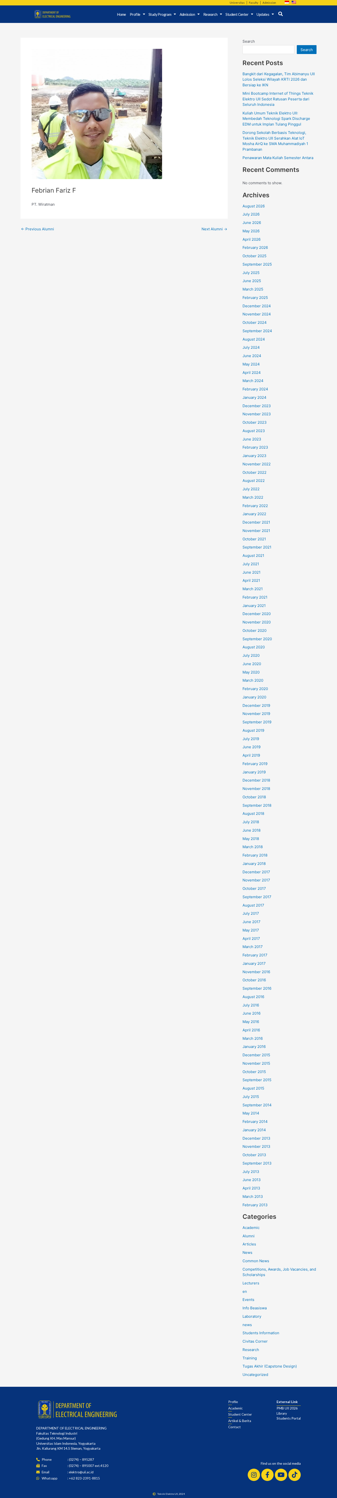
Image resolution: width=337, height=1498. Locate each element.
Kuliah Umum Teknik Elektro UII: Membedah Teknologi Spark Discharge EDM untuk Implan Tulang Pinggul (276, 119)
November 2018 (256, 788)
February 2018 (255, 855)
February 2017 (255, 955)
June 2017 (252, 921)
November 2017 (256, 880)
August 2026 (254, 206)
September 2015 (257, 1080)
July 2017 (251, 913)
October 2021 (254, 539)
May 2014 (251, 1113)
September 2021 (257, 547)
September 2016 (257, 988)
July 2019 (251, 738)
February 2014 (255, 1121)
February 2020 (255, 688)
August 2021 (253, 555)
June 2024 (252, 355)
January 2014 (254, 1130)
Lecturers (251, 1283)
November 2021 (256, 530)
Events (248, 1299)
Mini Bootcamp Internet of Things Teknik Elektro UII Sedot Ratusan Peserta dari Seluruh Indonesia (278, 99)
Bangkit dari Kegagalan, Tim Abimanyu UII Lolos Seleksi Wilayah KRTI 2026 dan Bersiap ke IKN (279, 79)
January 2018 (254, 863)
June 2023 (252, 439)
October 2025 (254, 256)
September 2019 (257, 722)
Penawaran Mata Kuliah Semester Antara (278, 157)
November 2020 (257, 622)
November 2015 (256, 1063)
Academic (251, 1227)
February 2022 (255, 505)
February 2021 (255, 597)
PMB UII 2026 (287, 1408)
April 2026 (252, 239)
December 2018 (256, 780)
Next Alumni (214, 229)
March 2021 (253, 588)
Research (251, 1349)
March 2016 (253, 1038)
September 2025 (257, 264)
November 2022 (257, 464)
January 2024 (254, 397)
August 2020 (254, 647)
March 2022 (253, 497)
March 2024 (253, 380)
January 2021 (254, 605)
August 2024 (254, 339)
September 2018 (257, 805)
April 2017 (251, 938)
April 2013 (251, 1188)
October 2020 (254, 630)
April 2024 (252, 372)
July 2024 (251, 347)
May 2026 (251, 231)
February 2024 (255, 389)
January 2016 (254, 1046)
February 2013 (255, 1205)
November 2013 (256, 1146)
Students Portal (289, 1418)
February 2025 (255, 297)
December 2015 (256, 1055)
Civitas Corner (255, 1341)
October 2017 (254, 888)
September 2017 (257, 897)
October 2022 (254, 472)
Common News (256, 1261)
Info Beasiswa (255, 1308)
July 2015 (251, 1096)
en (245, 1291)
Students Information (261, 1333)
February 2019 (255, 763)
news (247, 1324)
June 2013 (252, 1179)
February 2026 (255, 247)
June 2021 (252, 572)
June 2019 (252, 747)
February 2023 (255, 447)
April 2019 (251, 755)
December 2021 (256, 522)
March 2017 (253, 946)
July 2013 (251, 1171)
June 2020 (252, 663)
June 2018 (252, 830)
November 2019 (256, 713)
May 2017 (251, 930)
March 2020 (253, 680)
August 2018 (253, 813)
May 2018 (251, 838)
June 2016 (252, 1013)
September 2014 (257, 1105)
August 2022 (254, 480)
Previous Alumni (37, 229)
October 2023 (255, 422)
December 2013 (256, 1138)
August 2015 (253, 1088)
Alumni (249, 1236)
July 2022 (251, 489)
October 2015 (254, 1071)
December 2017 (256, 872)
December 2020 (257, 613)
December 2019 (256, 705)
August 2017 (253, 905)
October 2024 (255, 322)
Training (250, 1358)
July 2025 (251, 272)
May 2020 (251, 672)
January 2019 (254, 772)
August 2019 (253, 730)
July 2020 (251, 655)
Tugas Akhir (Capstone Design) (270, 1366)
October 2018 (254, 797)
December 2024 (257, 306)
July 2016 (251, 1005)
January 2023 (254, 455)
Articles (249, 1244)
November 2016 (256, 971)
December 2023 (257, 405)
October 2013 (254, 1154)
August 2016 (253, 996)
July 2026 (251, 214)
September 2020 (257, 639)
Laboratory (252, 1316)
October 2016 (254, 980)
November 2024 (257, 314)
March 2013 (253, 1196)
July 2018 (251, 822)
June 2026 (252, 222)
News (247, 1252)
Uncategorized (255, 1374)
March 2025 (253, 289)
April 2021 (251, 580)
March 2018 (253, 846)
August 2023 (254, 430)
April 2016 (251, 1030)
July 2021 (251, 564)
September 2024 (257, 331)
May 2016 (251, 1021)
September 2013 (257, 1163)
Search (249, 41)
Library (282, 1413)
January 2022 (254, 514)
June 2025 (252, 280)
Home (121, 14)
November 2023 (257, 414)
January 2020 (254, 697)
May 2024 (251, 364)
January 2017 (254, 963)
